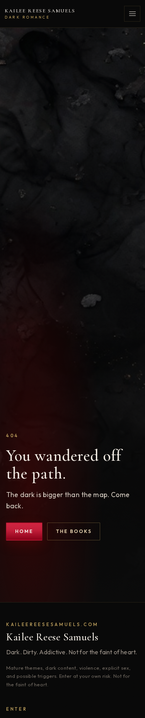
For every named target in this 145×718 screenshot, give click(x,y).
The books (74, 531)
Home (24, 531)
